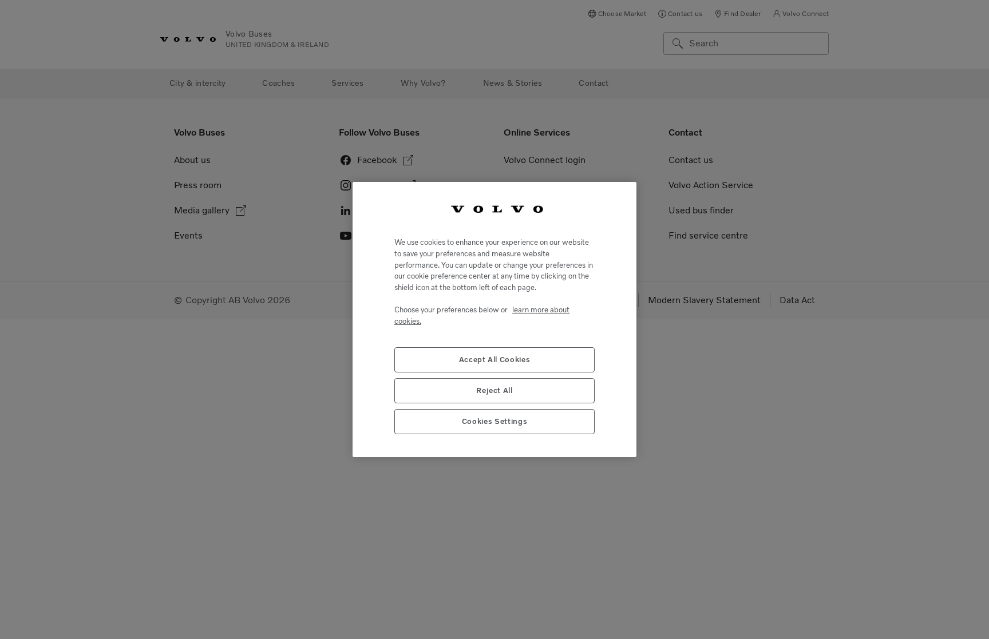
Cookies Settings (495, 421)
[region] (494, 319)
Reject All (494, 390)
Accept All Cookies (495, 359)
